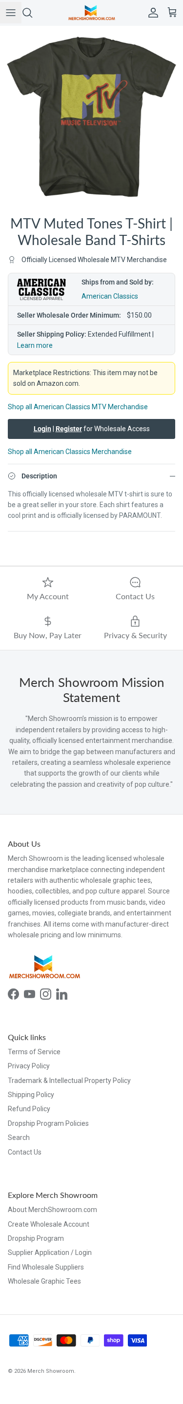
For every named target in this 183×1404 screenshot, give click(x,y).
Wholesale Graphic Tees (44, 1281)
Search (19, 1137)
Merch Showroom (50, 1371)
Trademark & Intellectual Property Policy (69, 1080)
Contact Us (24, 1152)
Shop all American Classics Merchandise (70, 451)
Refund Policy (29, 1109)
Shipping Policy (31, 1095)
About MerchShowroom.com (52, 1210)
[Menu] (10, 12)
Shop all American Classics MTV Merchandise (78, 407)
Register (69, 429)
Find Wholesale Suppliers (46, 1267)
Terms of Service (34, 1052)
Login (42, 429)
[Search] (32, 12)
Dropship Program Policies (48, 1123)
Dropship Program (36, 1238)
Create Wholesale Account (48, 1224)
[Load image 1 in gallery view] (91, 117)
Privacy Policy (29, 1066)
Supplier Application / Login (50, 1252)
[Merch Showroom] (91, 12)
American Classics (109, 296)
